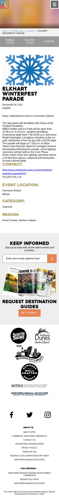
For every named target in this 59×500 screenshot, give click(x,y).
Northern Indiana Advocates (29, 460)
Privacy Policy (29, 448)
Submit (52, 258)
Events (31, 31)
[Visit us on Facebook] (11, 415)
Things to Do (17, 31)
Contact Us (29, 440)
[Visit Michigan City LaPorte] (29, 354)
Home (5, 31)
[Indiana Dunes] (42, 336)
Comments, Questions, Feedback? (29, 436)
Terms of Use (29, 452)
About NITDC (29, 432)
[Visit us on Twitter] (29, 415)
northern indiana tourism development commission (29, 474)
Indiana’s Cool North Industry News (29, 456)
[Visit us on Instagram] (48, 415)
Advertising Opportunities (29, 444)
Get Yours (28, 312)
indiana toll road (29, 479)
